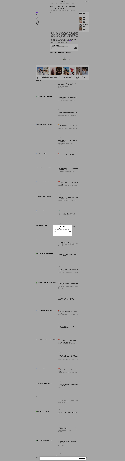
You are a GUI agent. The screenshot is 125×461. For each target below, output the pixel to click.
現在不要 (62, 234)
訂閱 (69, 231)
